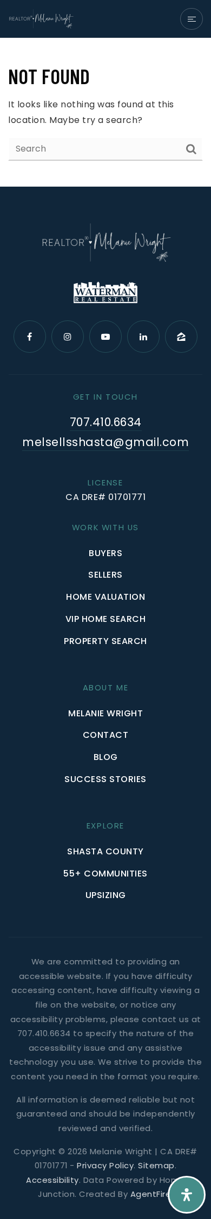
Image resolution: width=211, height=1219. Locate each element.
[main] (105, 112)
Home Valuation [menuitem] (105, 597)
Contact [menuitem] (106, 735)
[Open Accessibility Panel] (187, 1195)
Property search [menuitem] (105, 641)
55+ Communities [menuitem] (105, 873)
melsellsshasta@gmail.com (105, 442)
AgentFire (151, 1194)
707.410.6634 (106, 422)
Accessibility (52, 1180)
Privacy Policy (105, 1165)
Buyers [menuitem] (105, 553)
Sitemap (156, 1165)
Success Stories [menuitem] (105, 779)
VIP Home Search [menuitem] (105, 619)
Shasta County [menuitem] (105, 851)
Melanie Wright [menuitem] (105, 713)
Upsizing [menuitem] (105, 895)
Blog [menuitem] (106, 757)
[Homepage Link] (41, 18)
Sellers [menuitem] (105, 575)
